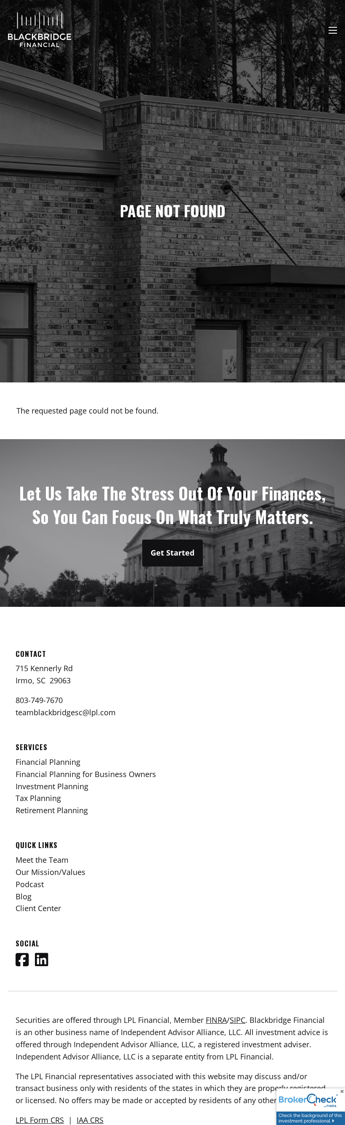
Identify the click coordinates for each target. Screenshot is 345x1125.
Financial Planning (48, 762)
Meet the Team (42, 860)
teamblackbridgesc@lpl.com (66, 712)
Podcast (30, 884)
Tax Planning (38, 798)
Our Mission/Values (50, 872)
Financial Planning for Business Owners (86, 774)
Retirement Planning (52, 810)
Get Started (172, 553)
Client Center (38, 908)
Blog (24, 896)
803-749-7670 (39, 700)
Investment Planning (52, 786)
